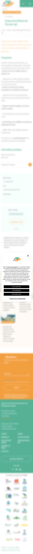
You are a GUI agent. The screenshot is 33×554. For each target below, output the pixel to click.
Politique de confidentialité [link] (17, 299)
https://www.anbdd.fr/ (13, 267)
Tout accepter (16, 286)
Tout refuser (16, 290)
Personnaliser (16, 294)
